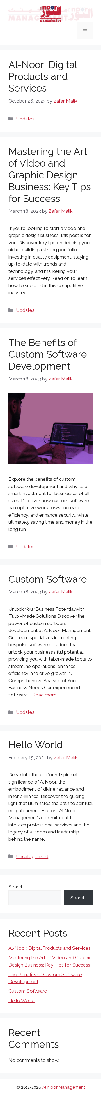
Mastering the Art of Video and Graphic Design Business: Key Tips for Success (49, 175)
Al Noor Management (63, 1087)
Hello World (35, 745)
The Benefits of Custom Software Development (47, 354)
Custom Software (47, 579)
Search (16, 887)
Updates (25, 119)
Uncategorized (32, 856)
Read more (44, 695)
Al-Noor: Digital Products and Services (42, 76)
